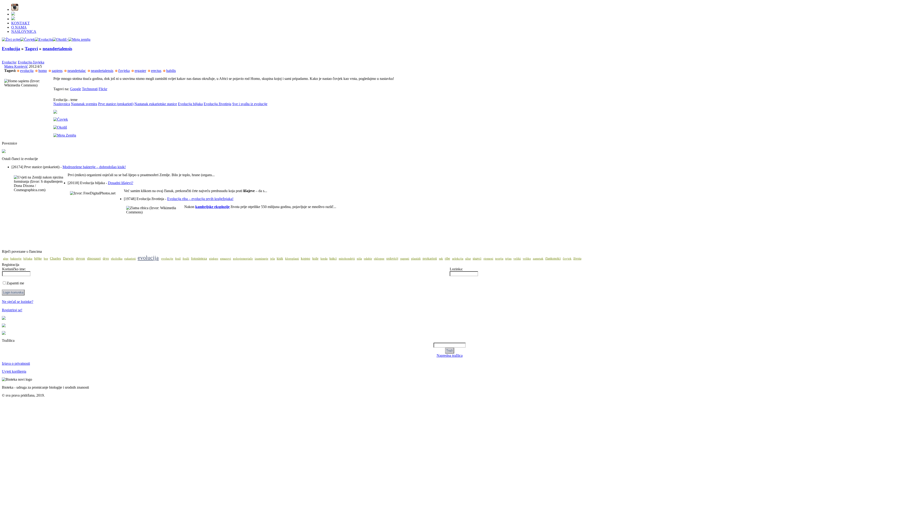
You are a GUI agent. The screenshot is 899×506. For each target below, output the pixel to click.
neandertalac (76, 71)
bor (46, 258)
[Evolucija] (44, 39)
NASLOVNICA (23, 31)
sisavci (477, 258)
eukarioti (130, 258)
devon (80, 258)
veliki (517, 258)
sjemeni (488, 258)
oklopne (379, 258)
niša (359, 258)
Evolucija (11, 48)
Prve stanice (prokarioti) (115, 104)
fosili (186, 258)
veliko (527, 258)
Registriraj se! (12, 310)
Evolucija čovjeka (31, 62)
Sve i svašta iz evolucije (249, 104)
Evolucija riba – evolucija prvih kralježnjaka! (200, 199)
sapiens (57, 71)
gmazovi (225, 258)
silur (468, 258)
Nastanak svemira (84, 104)
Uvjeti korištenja (14, 371)
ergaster (140, 71)
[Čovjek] (27, 39)
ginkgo (213, 258)
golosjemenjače (243, 258)
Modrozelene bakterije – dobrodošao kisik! (94, 167)
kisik (280, 258)
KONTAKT (20, 23)
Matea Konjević (16, 66)
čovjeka (124, 71)
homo (42, 71)
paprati (404, 258)
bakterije (16, 258)
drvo (106, 258)
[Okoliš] (60, 39)
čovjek (567, 258)
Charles (55, 258)
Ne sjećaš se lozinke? (17, 302)
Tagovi (31, 48)
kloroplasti (292, 258)
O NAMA (19, 27)
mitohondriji (347, 258)
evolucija (26, 71)
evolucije (167, 258)
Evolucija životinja (217, 104)
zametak (538, 258)
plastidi (416, 258)
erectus (156, 71)
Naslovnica (61, 104)
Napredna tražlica (450, 355)
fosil (178, 258)
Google (75, 89)
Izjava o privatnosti (16, 363)
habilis (171, 71)
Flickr (103, 89)
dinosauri (94, 258)
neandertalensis (57, 48)
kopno (305, 258)
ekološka (116, 258)
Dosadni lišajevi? (120, 183)
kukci (333, 258)
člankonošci (553, 258)
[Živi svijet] (11, 39)
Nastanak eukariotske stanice (155, 104)
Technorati (90, 89)
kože (315, 258)
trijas (508, 258)
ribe (447, 258)
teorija (499, 258)
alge (5, 258)
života (577, 258)
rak (441, 258)
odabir (368, 258)
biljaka (27, 258)
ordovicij (392, 258)
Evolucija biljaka (190, 104)
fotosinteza (199, 258)
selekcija (457, 258)
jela (272, 258)
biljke (38, 258)
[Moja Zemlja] (79, 39)
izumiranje (261, 258)
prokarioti (430, 258)
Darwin (68, 258)
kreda (324, 258)
